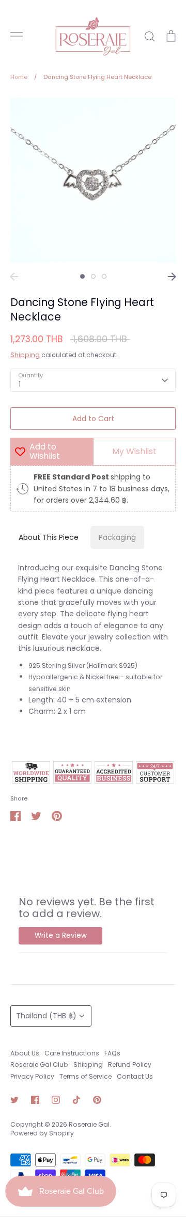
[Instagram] (55, 1100)
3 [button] (104, 276)
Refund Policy (129, 1064)
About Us (24, 1053)
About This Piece (49, 537)
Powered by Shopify (42, 1133)
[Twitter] (14, 1100)
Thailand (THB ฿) (46, 1016)
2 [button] (93, 276)
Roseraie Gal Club (39, 1064)
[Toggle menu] (16, 36)
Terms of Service (85, 1076)
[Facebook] (35, 1100)
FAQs (112, 1053)
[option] (93, 180)
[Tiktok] (76, 1100)
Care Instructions (71, 1053)
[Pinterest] (97, 1100)
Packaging (117, 537)
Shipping (25, 354)
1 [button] (82, 276)
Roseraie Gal (89, 1124)
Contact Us (135, 1076)
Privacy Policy (32, 1076)
